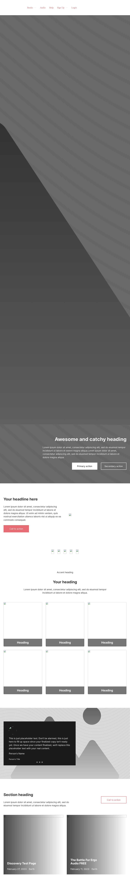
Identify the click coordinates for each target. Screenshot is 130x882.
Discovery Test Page (21, 863)
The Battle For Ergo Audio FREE (83, 861)
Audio (43, 7)
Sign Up (60, 7)
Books (30, 7)
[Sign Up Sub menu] (67, 7)
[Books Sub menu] (35, 7)
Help (51, 7)
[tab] (37, 762)
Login (74, 7)
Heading (23, 642)
